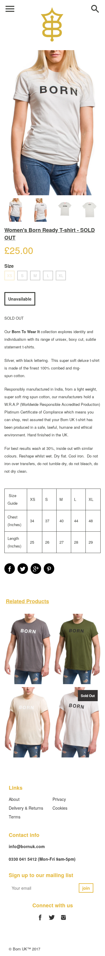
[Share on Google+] (36, 568)
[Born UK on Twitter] (51, 921)
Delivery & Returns (26, 808)
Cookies (59, 808)
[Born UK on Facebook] (40, 921)
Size (9, 265)
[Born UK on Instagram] (63, 921)
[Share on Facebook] (9, 568)
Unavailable (20, 299)
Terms (14, 817)
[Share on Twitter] (23, 568)
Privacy (59, 799)
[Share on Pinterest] (49, 568)
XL (61, 275)
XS (9, 275)
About (14, 799)
